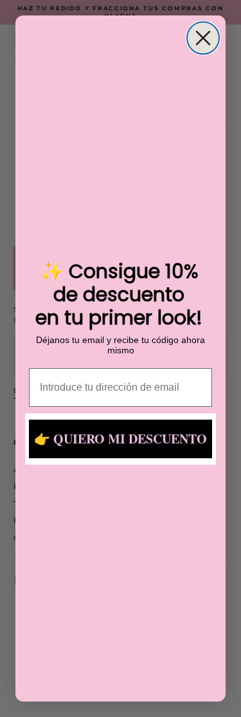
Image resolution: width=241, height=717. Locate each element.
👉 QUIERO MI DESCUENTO (120, 438)
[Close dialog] (203, 38)
